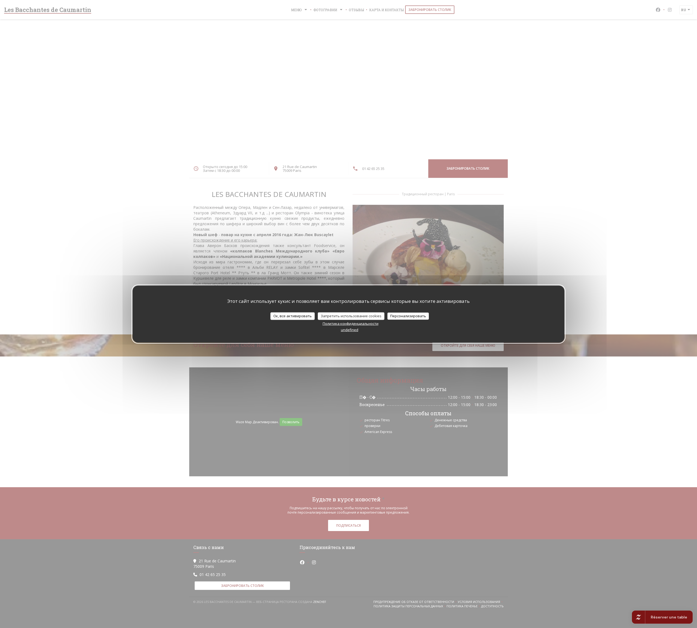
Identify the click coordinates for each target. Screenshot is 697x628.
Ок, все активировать (292, 315)
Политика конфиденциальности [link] (350, 323)
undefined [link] (349, 329)
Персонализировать (408, 315)
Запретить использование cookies (351, 315)
